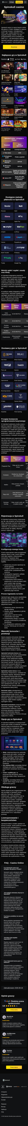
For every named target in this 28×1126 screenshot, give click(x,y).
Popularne (4, 59)
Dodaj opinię (14, 1009)
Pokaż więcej (14, 1067)
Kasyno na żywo (12, 59)
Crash (18, 59)
